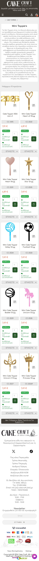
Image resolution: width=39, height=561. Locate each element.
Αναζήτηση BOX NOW (19, 473)
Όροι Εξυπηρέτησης (15, 551)
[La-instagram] (19, 451)
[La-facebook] (7, 451)
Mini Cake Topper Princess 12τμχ (29, 377)
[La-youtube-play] (25, 451)
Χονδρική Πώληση (19, 467)
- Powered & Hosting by (23, 556)
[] (15, 138)
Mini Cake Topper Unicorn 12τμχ (29, 312)
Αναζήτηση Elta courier (19, 476)
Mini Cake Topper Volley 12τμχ (10, 246)
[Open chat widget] (34, 556)
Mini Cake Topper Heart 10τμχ (10, 181)
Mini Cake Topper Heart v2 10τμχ (29, 115)
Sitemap (29, 551)
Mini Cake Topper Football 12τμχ (29, 246)
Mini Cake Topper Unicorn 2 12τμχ (10, 377)
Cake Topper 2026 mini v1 (10, 115)
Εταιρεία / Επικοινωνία (19, 470)
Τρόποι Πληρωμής (19, 464)
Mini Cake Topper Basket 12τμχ (10, 312)
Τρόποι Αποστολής (19, 460)
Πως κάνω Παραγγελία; (19, 457)
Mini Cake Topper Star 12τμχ (29, 181)
